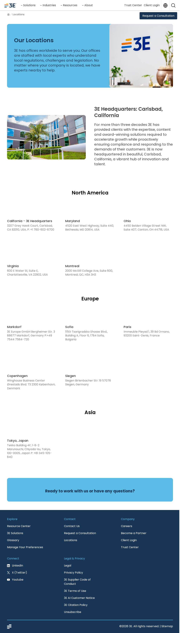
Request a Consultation (158, 16)
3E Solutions (15, 533)
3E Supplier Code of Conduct (77, 582)
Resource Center (19, 526)
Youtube (17, 580)
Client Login (152, 5)
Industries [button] (49, 5)
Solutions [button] (29, 5)
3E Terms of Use (75, 591)
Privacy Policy (73, 573)
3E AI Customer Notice (79, 598)
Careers (126, 526)
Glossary (13, 540)
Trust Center (133, 5)
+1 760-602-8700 (42, 230)
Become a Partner (133, 533)
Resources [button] (70, 5)
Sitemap (167, 626)
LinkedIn (17, 565)
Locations (70, 540)
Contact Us (72, 526)
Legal (67, 565)
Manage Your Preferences (25, 547)
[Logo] (10, 5)
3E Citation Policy (76, 605)
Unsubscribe (72, 612)
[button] (173, 5)
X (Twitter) (19, 573)
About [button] (88, 5)
